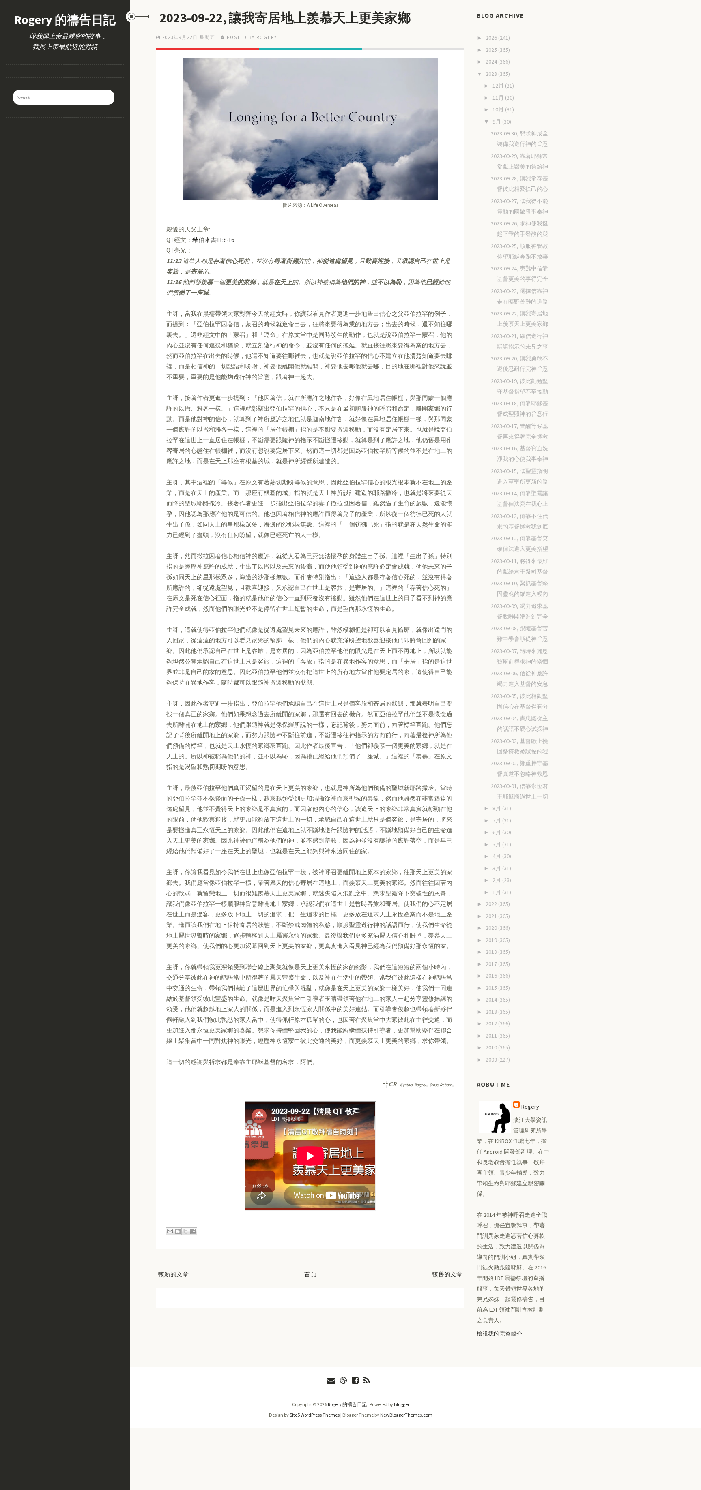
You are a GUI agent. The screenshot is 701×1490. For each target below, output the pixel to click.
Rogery (530, 1106)
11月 (498, 97)
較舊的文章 (447, 1274)
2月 (497, 880)
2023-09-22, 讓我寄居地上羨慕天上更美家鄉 (285, 18)
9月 (497, 121)
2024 (492, 61)
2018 (492, 951)
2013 (492, 1011)
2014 (492, 999)
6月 (497, 832)
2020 (492, 927)
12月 (498, 85)
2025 (492, 50)
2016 (492, 975)
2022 (492, 904)
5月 (497, 844)
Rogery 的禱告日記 (65, 19)
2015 (492, 987)
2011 (492, 1035)
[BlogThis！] (178, 1231)
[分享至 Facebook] (193, 1231)
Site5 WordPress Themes (315, 1415)
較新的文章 (173, 1274)
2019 (492, 940)
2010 (492, 1047)
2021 (492, 916)
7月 (497, 820)
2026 (492, 37)
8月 (497, 808)
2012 (492, 1023)
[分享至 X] (185, 1231)
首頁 (310, 1274)
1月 (497, 892)
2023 (492, 73)
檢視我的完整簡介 (499, 1333)
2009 (492, 1059)
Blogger (401, 1404)
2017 (492, 964)
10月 (498, 109)
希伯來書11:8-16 (213, 240)
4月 (497, 856)
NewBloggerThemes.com (406, 1415)
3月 (497, 868)
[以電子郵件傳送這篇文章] (170, 1231)
